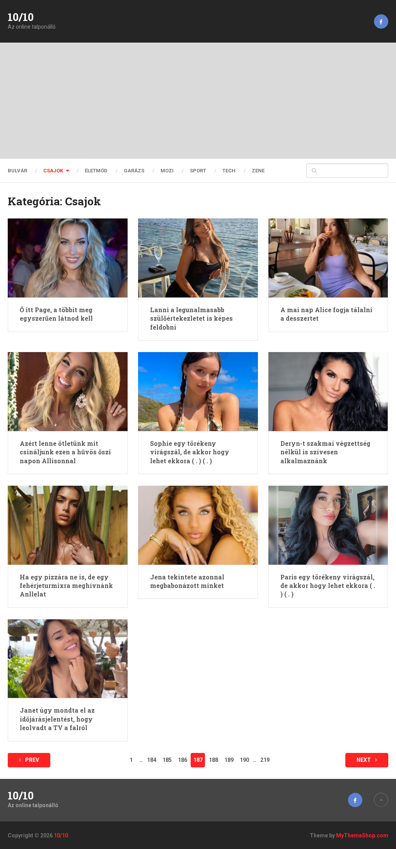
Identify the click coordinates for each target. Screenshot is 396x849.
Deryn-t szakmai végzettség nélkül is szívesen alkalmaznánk (325, 452)
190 (244, 760)
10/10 (21, 17)
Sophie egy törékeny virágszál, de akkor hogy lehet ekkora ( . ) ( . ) (189, 452)
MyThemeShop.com (362, 835)
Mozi (167, 171)
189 (229, 760)
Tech (229, 171)
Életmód (96, 171)
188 (213, 760)
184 (151, 760)
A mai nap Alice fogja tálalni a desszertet (326, 314)
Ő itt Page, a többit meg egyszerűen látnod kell (56, 314)
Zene (258, 171)
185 (167, 760)
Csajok (53, 171)
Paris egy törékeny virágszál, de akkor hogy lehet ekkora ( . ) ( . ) (327, 585)
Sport (198, 171)
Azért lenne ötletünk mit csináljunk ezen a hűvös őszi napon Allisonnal (65, 452)
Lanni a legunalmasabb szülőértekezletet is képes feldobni (191, 318)
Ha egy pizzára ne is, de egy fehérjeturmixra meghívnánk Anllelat (66, 585)
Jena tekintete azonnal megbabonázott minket (187, 581)
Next (364, 760)
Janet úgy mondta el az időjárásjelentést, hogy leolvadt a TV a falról (57, 719)
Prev (31, 760)
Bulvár (17, 171)
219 (265, 760)
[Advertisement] (198, 100)
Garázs (134, 171)
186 (182, 760)
